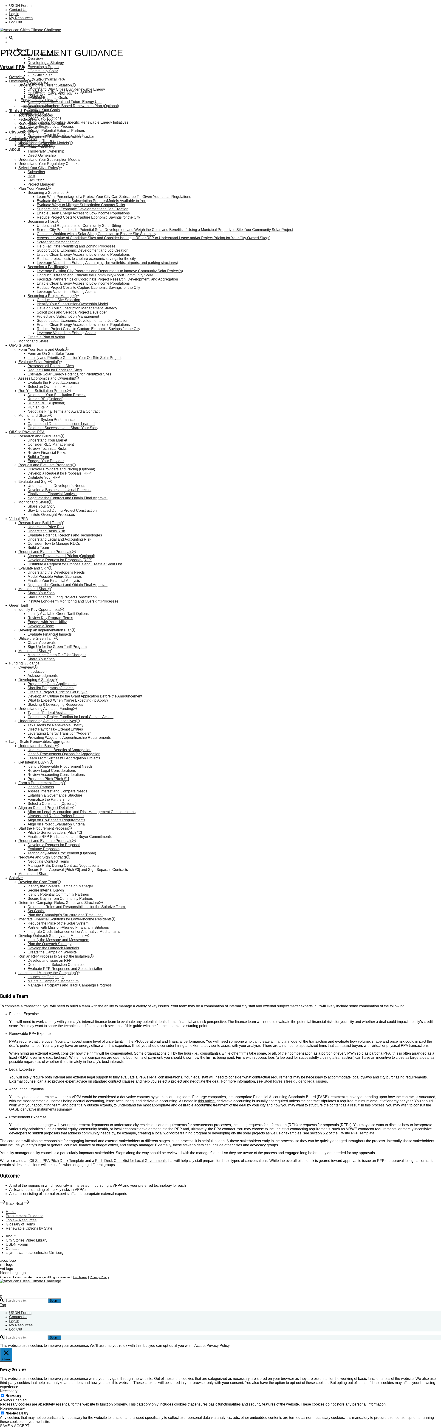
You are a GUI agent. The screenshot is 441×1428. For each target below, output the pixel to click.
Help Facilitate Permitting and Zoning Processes (76, 246)
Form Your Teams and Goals (41, 349)
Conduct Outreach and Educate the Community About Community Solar (95, 275)
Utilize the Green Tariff (36, 638)
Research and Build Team (39, 436)
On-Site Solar (41, 75)
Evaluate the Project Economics (53, 382)
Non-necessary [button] (12, 1408)
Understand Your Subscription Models (49, 159)
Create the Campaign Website (52, 952)
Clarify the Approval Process (51, 126)
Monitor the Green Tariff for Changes (57, 655)
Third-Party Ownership (46, 151)
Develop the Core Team (37, 882)
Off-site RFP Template (356, 1133)
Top (3, 1305)
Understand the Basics (36, 746)
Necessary (13, 1395)
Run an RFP (38, 407)
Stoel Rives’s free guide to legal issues (295, 1081)
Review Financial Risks (47, 453)
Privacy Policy (99, 1277)
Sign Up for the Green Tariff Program (57, 647)
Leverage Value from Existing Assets (66, 292)
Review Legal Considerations (52, 770)
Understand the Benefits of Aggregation (59, 750)
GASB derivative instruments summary (40, 1109)
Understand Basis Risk (46, 531)
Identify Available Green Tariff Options (58, 614)
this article (206, 1101)
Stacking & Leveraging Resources (55, 704)
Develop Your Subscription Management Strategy (77, 308)
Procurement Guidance (24, 1216)
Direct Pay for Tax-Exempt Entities (56, 729)
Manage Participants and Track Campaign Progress (70, 985)
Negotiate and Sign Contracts (42, 857)
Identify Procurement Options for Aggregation (64, 754)
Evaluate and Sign (33, 481)
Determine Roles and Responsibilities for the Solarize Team (77, 907)
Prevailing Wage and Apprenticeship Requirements (69, 737)
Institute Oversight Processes (51, 515)
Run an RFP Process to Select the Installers (54, 956)
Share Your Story (41, 506)
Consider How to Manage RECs (54, 543)
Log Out (15, 22)
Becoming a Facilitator (46, 267)
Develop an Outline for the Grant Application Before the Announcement (85, 696)
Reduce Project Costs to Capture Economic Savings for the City (88, 217)
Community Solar (44, 71)
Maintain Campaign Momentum (53, 981)
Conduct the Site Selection (58, 300)
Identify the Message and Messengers (58, 940)
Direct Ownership (42, 155)
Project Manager (41, 184)
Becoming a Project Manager (51, 296)
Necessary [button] (8, 1391)
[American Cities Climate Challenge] (30, 30)
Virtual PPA (12, 66)
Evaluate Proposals (43, 849)
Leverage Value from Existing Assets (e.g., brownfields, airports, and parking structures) (107, 263)
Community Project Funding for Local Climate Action (70, 717)
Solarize (16, 878)
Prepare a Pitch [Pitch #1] (48, 779)
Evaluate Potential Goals (48, 98)
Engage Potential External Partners (56, 131)
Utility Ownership (41, 147)
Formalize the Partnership (49, 799)
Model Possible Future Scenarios (55, 576)
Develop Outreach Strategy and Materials (51, 936)
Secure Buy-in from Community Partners (61, 898)
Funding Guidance (24, 663)
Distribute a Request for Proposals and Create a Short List (75, 564)
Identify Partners (41, 787)
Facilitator (36, 180)
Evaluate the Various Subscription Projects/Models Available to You (91, 201)
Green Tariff (18, 605)
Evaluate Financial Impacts (50, 634)
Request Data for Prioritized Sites (55, 370)
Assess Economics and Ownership (46, 378)
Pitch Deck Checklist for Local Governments (131, 1161)
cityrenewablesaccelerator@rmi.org (34, 1253)
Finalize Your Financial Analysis (54, 581)
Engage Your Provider (46, 461)
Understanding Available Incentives (47, 721)
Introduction (37, 671)
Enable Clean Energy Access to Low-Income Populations (83, 213)
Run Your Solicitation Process (42, 391)
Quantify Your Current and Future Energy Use (65, 102)
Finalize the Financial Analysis (52, 494)
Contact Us (18, 10)
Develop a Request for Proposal (54, 845)
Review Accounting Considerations (56, 775)
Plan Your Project (32, 188)
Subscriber (36, 172)
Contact (12, 1248)
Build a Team (38, 457)
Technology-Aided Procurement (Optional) (62, 853)
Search (54, 1300)
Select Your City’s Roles (38, 168)
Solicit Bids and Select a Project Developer (72, 312)
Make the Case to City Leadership (55, 135)
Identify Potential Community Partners (58, 894)
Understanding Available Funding (45, 709)
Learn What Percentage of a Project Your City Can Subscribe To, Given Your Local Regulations (114, 197)
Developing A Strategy (36, 680)
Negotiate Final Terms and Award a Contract (63, 411)
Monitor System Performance (51, 420)
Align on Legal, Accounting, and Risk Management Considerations (82, 812)
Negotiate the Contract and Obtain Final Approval (67, 498)
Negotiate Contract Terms (48, 861)
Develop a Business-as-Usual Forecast (59, 490)
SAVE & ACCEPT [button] (14, 1426)
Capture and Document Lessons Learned (61, 424)
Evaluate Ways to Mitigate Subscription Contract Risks (81, 205)
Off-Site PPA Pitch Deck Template (56, 1161)
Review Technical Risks (47, 448)
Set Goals (36, 911)
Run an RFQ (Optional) (46, 403)
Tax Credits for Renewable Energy (55, 725)
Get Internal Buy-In (34, 762)
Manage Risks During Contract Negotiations (63, 865)
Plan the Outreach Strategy (49, 944)
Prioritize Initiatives (33, 114)
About (14, 149)
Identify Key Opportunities (39, 609)
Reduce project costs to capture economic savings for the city (86, 259)
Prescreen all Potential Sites (51, 366)
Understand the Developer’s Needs (56, 486)
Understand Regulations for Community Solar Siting (79, 226)
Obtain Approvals (42, 643)
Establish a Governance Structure (55, 795)
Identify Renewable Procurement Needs (60, 766)
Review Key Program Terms (50, 618)
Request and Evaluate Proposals (45, 465)
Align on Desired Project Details (44, 808)
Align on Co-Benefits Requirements (56, 820)
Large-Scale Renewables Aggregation (40, 742)
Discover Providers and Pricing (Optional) (61, 469)
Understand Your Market (47, 440)
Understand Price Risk (46, 527)
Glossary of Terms (20, 1224)
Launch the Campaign (46, 977)
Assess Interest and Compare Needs (57, 791)
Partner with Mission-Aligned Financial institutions (68, 927)
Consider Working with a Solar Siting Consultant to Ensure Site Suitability (96, 234)
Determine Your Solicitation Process (57, 395)
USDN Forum (20, 6)
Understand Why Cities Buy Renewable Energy (66, 89)
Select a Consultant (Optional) (52, 804)
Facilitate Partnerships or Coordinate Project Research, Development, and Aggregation (107, 279)
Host (31, 176)
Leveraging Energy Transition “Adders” (59, 733)
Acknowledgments (43, 676)
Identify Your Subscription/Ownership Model (72, 304)
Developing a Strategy (46, 63)
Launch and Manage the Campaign (47, 973)
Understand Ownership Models (43, 143)
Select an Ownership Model (50, 387)
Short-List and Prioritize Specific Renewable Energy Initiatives (78, 122)
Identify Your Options (44, 118)
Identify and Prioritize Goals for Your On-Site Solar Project (74, 358)
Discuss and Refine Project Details (56, 816)
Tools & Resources (21, 1220)
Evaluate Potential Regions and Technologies (65, 535)
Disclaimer (80, 1277)
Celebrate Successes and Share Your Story (63, 428)
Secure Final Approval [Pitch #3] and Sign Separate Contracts (78, 870)
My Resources (21, 18)
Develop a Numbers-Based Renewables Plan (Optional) (73, 106)
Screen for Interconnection (58, 242)
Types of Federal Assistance (51, 713)
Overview (35, 59)
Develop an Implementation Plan (45, 630)
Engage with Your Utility (47, 622)
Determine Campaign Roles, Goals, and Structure (58, 903)
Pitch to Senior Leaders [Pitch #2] (55, 832)
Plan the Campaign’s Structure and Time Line (65, 915)
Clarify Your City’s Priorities (50, 93)
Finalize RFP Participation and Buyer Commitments (70, 837)
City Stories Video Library (26, 1240)
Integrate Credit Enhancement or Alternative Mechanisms (74, 931)
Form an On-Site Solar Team (51, 354)
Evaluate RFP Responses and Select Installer (65, 969)
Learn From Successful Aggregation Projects (64, 758)
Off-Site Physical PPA (47, 79)
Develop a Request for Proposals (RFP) (60, 473)
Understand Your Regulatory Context (48, 164)
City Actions (20, 132)
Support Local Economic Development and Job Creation (82, 209)
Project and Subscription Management (68, 316)
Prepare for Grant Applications (52, 684)
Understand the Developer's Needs (56, 572)
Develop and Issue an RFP (50, 960)
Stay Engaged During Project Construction (62, 510)
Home (11, 1212)
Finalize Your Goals (44, 110)
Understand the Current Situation (45, 85)
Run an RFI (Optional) (45, 399)
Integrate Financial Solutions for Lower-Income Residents (65, 919)
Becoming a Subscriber (47, 192)
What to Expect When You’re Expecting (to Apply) (68, 700)
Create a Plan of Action (46, 337)
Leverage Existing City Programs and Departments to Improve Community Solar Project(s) (110, 271)
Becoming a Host (42, 221)
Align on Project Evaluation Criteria (56, 824)
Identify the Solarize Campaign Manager (61, 886)
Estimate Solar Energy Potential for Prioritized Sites (69, 374)
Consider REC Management (51, 444)
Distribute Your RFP (44, 477)
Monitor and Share (33, 341)
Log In (14, 14)
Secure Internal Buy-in (46, 890)
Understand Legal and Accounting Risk (59, 539)
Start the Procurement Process (43, 828)
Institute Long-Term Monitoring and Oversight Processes (73, 601)
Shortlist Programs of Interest (51, 688)
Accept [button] (200, 1345)
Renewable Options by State (29, 1228)
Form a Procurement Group (40, 783)
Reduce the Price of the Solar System (58, 923)
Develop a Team (41, 626)
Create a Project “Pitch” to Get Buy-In (58, 692)
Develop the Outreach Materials (53, 948)
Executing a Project (43, 67)
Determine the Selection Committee (56, 965)
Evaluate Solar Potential (38, 362)
